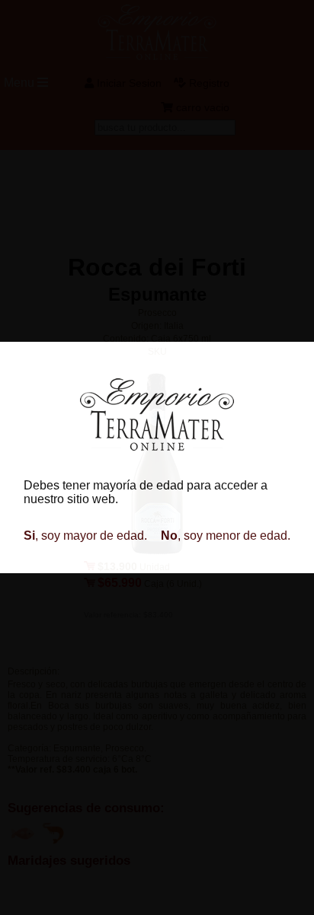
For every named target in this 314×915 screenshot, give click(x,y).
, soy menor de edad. (225, 535)
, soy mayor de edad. (85, 535)
